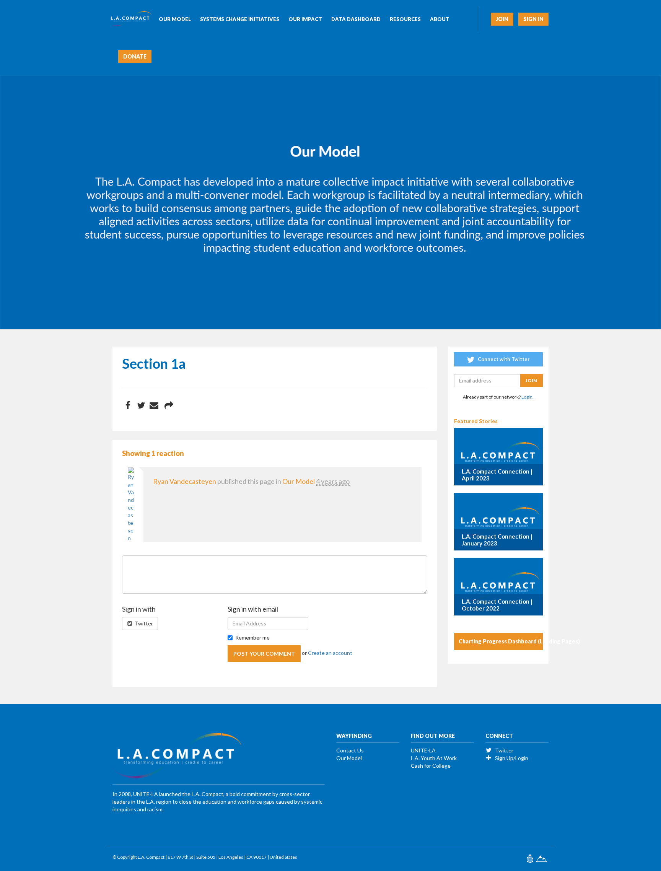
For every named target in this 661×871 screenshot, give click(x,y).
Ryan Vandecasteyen (184, 481)
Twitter (143, 623)
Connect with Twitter (503, 359)
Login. (527, 397)
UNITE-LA (423, 750)
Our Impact (305, 19)
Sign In (533, 19)
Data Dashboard (356, 19)
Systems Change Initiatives (239, 19)
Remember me (252, 637)
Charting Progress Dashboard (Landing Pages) (501, 641)
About (439, 19)
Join (502, 19)
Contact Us (350, 750)
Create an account (330, 653)
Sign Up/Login (511, 758)
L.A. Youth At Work (434, 758)
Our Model (175, 19)
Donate (135, 56)
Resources (405, 19)
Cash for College (431, 765)
